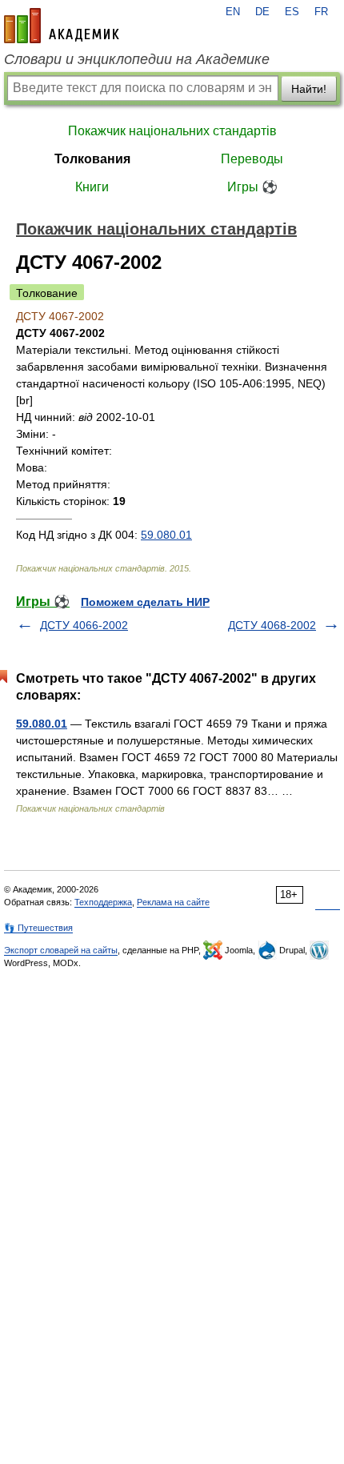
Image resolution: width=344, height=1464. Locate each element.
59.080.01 (166, 534)
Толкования (92, 159)
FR (321, 12)
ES (292, 12)
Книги (92, 187)
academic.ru (61, 25)
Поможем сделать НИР (145, 602)
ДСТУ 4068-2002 (272, 625)
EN (233, 12)
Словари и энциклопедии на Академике (137, 59)
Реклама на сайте (173, 902)
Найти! (308, 88)
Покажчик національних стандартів (172, 131)
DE (262, 12)
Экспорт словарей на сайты (61, 950)
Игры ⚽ (252, 187)
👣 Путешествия (38, 928)
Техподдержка (103, 902)
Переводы (252, 159)
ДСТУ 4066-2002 (84, 625)
